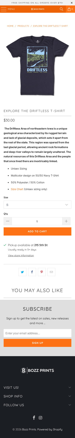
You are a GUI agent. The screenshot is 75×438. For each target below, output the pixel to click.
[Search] (61, 9)
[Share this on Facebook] (32, 272)
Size (6, 197)
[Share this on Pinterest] (42, 272)
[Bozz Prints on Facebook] (34, 418)
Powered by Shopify (49, 429)
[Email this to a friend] (51, 272)
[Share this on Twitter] (22, 272)
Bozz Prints (29, 429)
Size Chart (17, 189)
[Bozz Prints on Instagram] (40, 418)
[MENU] (2, 9)
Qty (6, 213)
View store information (21, 255)
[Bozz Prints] (37, 9)
